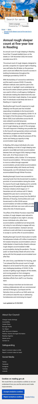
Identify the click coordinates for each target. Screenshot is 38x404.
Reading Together (7, 336)
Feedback (36, 206)
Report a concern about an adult (12, 352)
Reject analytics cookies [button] (13, 397)
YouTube (5, 369)
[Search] (30, 19)
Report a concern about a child (11, 350)
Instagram (5, 366)
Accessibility (6, 322)
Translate (25, 26)
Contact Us (5, 340)
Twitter (4, 362)
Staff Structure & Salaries (10, 331)
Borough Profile (7, 326)
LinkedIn (4, 371)
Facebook (5, 364)
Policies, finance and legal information (13, 333)
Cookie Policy (29, 397)
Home (3, 29)
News (9, 29)
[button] (34, 3)
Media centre (6, 338)
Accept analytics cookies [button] (13, 392)
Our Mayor (5, 329)
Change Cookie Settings (9, 319)
